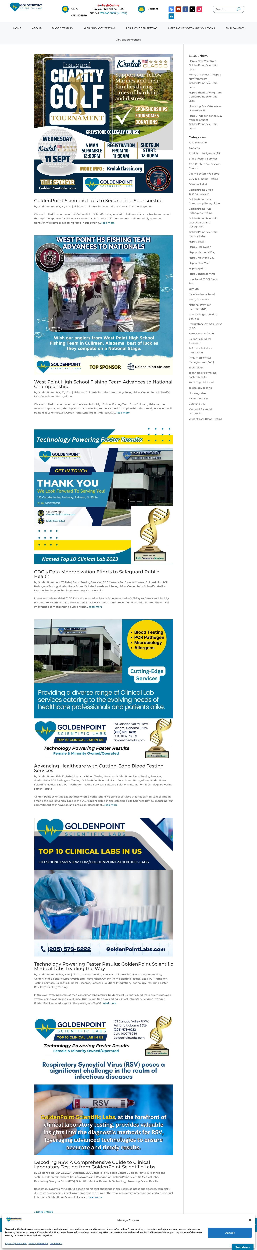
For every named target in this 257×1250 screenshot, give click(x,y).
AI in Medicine (198, 142)
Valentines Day (198, 398)
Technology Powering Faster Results (80, 590)
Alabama (78, 206)
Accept (230, 1232)
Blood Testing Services (87, 582)
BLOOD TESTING (62, 28)
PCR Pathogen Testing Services (84, 784)
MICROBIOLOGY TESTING (99, 28)
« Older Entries (43, 1211)
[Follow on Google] (171, 9)
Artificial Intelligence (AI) (204, 153)
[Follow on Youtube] (178, 9)
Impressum (56, 1243)
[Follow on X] (192, 9)
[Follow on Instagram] (199, 9)
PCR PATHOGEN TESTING (141, 28)
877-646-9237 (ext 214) (113, 13)
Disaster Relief (198, 184)
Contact (153, 8)
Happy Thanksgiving (202, 273)
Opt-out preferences (16, 1243)
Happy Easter (197, 241)
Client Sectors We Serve (204, 173)
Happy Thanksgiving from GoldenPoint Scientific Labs (205, 97)
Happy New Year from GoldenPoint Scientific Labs (203, 65)
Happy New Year (199, 263)
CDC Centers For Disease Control (123, 582)
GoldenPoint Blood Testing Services (138, 776)
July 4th (194, 288)
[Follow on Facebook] (185, 9)
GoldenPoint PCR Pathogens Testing (57, 780)
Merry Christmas (199, 299)
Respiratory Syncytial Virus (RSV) (54, 1181)
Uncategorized (198, 393)
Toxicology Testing (56, 987)
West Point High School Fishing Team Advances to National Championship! (103, 384)
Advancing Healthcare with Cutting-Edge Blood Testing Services (99, 768)
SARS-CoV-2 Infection (202, 333)
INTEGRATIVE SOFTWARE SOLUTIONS (191, 28)
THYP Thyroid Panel (201, 382)
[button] (250, 1220)
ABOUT (36, 28)
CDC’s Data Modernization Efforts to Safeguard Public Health (96, 574)
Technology (48, 590)
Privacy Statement (38, 1243)
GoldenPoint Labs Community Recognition (113, 392)
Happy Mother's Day (201, 257)
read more (108, 222)
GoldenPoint (46, 206)
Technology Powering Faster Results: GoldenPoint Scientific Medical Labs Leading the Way (103, 966)
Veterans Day (197, 403)
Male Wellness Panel (202, 294)
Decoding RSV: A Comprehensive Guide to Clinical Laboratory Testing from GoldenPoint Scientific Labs (94, 1165)
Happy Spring (197, 268)
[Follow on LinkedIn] (171, 16)
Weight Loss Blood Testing (206, 419)
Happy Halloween (200, 246)
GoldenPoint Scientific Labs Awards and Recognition (119, 206)
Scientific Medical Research (73, 982)
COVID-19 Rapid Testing (204, 178)
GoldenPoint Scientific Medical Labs (125, 978)
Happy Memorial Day (202, 252)
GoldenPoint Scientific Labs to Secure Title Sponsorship (98, 200)
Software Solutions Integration (124, 784)
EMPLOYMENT (235, 28)
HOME (17, 28)
